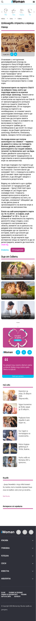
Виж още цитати (18, 376)
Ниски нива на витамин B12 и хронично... (24, 460)
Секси (3, 563)
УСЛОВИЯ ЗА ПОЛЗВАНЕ (16, 593)
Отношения (17, 250)
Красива (4, 540)
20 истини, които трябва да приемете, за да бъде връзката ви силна (17, 296)
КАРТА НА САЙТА (6, 597)
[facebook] (18, 352)
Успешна (5, 556)
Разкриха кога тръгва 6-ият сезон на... (24, 420)
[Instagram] (29, 352)
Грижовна (5, 548)
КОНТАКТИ (17, 597)
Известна (5, 571)
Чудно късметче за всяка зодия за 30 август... (25, 407)
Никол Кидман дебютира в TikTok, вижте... (24, 446)
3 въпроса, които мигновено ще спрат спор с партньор (17, 316)
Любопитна (5, 578)
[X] (24, 352)
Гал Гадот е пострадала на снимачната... (24, 433)
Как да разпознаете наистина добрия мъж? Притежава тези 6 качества (17, 276)
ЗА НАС (3, 593)
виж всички (6, 496)
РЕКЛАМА (23, 595)
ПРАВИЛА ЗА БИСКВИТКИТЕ (9, 595)
